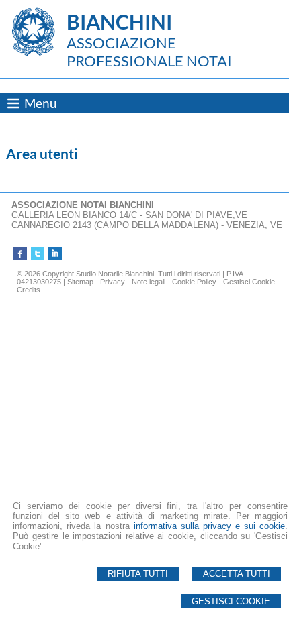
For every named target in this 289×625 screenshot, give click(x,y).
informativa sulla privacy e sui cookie (209, 526)
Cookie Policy (194, 282)
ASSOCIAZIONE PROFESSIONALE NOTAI (149, 52)
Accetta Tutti (236, 574)
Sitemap (80, 282)
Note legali (148, 282)
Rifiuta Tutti (138, 574)
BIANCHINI (119, 21)
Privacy (112, 282)
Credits (28, 290)
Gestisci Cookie (231, 601)
